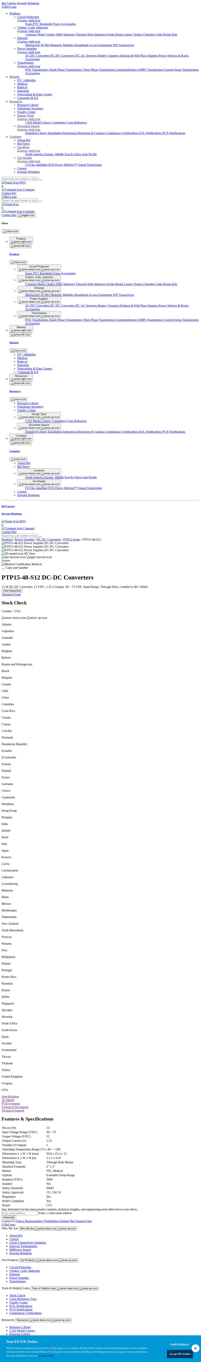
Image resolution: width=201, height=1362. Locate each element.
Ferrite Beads (115, 34)
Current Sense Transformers (181, 69)
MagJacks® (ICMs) (37, 45)
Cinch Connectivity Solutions (27, 1242)
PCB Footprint (11, 1103)
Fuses (29, 24)
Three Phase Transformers (99, 69)
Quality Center (18, 1302)
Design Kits (170, 34)
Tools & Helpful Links (44, 1288)
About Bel (15, 1235)
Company (15, 136)
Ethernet (14, 1274)
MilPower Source (20, 1249)
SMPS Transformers (151, 69)
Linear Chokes (133, 34)
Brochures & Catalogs (92, 133)
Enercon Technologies (23, 1246)
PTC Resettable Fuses (47, 24)
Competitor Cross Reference (69, 122)
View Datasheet (12, 590)
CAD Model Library (38, 122)
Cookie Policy (47, 1355)
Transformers (17, 1281)
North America (34, 154)
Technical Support (13, 1110)
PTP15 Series (71, 539)
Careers (14, 1239)
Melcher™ (71, 164)
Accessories (68, 24)
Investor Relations (28, 3)
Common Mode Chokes (40, 34)
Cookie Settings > (180, 1344)
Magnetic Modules (62, 45)
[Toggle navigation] (26, 215)
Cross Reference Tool (22, 1299)
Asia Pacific (89, 154)
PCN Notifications (173, 133)
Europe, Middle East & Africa (63, 154)
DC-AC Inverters (86, 55)
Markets (14, 76)
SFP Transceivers (123, 45)
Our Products (28, 1260)
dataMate (42, 164)
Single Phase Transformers (66, 69)
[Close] (10, 231)
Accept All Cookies (179, 1353)
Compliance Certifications (122, 133)
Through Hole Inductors (91, 34)
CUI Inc (30, 164)
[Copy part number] (3, 568)
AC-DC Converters (37, 55)
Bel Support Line (81, 1221)
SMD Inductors (66, 34)
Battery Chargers (109, 55)
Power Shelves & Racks (174, 55)
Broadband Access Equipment (93, 45)
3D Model (8, 1100)
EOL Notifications (150, 133)
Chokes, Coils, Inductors (24, 1270)
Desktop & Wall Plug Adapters (139, 55)
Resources (15, 101)
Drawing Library (19, 1334)
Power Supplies (24, 539)
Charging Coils (153, 34)
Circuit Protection (20, 1267)
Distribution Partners (56, 1221)
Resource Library (20, 1327)
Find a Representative (29, 1221)
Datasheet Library (36, 133)
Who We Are (27, 1228)
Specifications (10, 1096)
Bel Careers (9, 3)
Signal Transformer (90, 164)
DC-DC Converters (62, 55)
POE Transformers (37, 69)
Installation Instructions (63, 133)
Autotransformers (127, 69)
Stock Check (17, 1295)
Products (14, 13)
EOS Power (56, 164)
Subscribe (9, 1217)
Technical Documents (15, 1107)
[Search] (40, 179)
